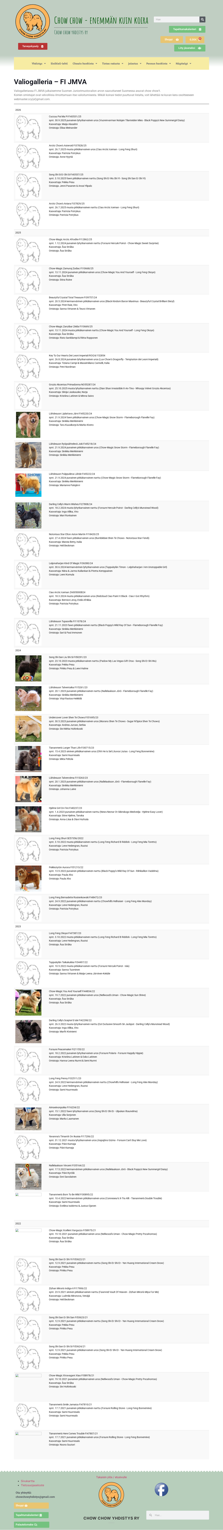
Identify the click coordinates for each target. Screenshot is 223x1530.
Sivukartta (27, 1481)
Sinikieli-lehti (59, 63)
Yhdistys (37, 63)
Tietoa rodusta (111, 63)
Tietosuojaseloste (32, 1485)
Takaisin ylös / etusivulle (111, 1477)
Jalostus (133, 63)
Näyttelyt (182, 63)
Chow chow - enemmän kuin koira (101, 20)
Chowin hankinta (83, 63)
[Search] (202, 19)
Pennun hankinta (156, 63)
